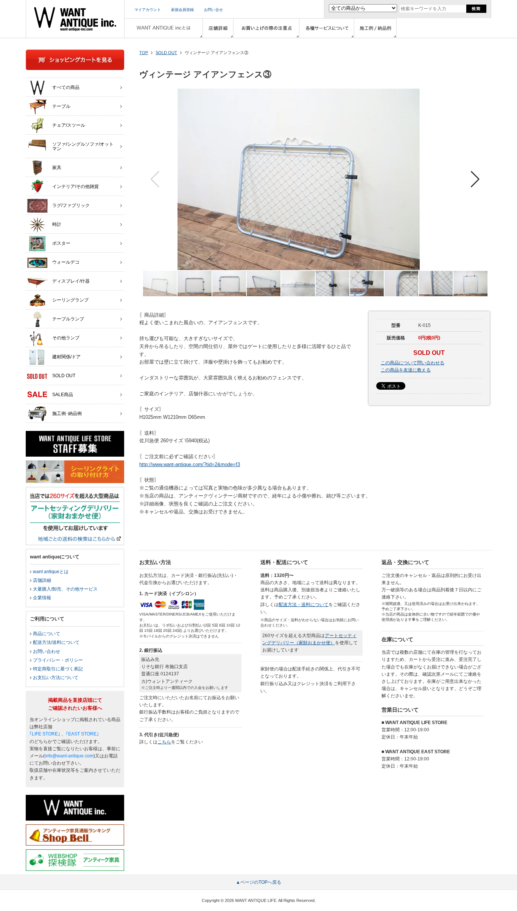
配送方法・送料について (304, 604)
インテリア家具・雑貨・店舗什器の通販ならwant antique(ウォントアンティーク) (75, 19)
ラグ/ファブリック (71, 205)
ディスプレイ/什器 (71, 281)
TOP (143, 52)
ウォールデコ (65, 262)
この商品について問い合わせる (412, 362)
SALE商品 (62, 394)
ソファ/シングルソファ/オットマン (83, 146)
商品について (46, 633)
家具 (56, 167)
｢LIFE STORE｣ (45, 734)
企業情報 (42, 597)
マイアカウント (147, 10)
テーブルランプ (68, 319)
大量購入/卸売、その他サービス (65, 589)
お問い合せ (213, 10)
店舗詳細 (42, 580)
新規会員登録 (182, 10)
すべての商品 (65, 87)
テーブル (61, 106)
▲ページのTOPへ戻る (258, 882)
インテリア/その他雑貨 (75, 186)
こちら (164, 742)
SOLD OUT (166, 52)
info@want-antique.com (69, 756)
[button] (475, 179)
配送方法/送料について (56, 642)
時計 (56, 224)
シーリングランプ (70, 300)
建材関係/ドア (66, 356)
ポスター (61, 243)
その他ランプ (65, 337)
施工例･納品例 (67, 413)
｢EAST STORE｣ (82, 734)
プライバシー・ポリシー (58, 660)
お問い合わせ (46, 651)
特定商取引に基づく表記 (58, 669)
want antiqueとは (51, 571)
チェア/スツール (68, 125)
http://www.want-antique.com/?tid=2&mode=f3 (189, 464)
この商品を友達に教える (406, 370)
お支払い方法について (55, 677)
